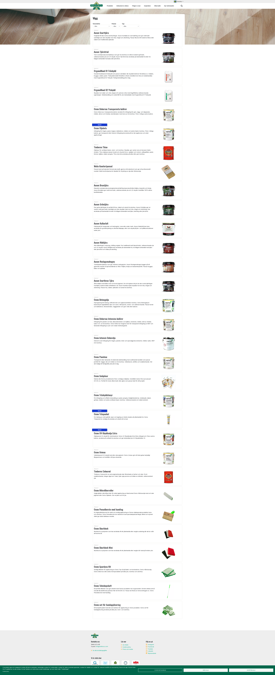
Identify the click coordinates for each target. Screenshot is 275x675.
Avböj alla (206, 670)
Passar (114, 23)
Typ (123, 23)
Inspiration (147, 6)
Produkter (110, 6)
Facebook (151, 646)
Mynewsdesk (152, 653)
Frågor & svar (136, 6)
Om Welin (125, 645)
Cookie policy (127, 647)
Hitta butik (157, 6)
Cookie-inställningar (160, 670)
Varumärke (96, 23)
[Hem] (97, 5)
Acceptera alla (251, 670)
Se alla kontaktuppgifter (100, 650)
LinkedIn (150, 651)
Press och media (128, 649)
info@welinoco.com (102, 646)
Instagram (151, 644)
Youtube (150, 649)
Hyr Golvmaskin (169, 6)
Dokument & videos (123, 6)
